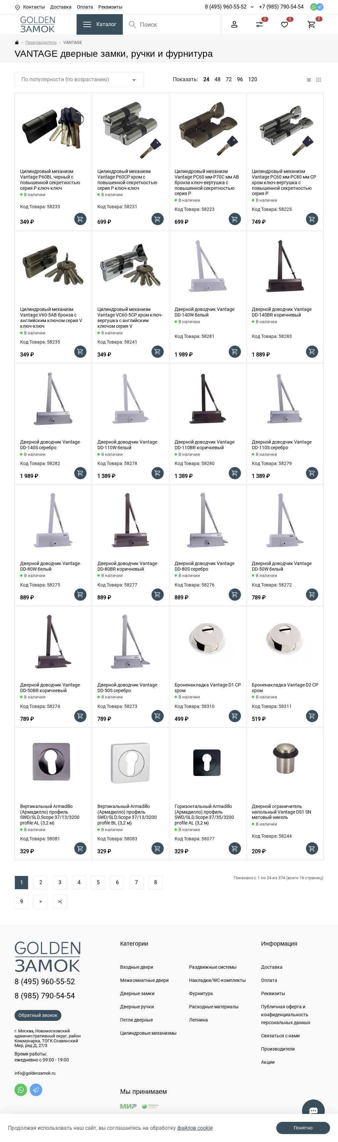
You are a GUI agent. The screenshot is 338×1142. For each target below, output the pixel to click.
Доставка (61, 7)
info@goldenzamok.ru (35, 1073)
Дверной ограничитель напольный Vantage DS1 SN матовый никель (281, 812)
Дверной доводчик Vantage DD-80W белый (50, 566)
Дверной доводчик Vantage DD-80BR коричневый (127, 566)
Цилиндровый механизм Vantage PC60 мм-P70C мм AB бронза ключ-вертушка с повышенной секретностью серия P (207, 182)
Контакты (34, 7)
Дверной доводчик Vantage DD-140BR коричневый (282, 312)
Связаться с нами (280, 1035)
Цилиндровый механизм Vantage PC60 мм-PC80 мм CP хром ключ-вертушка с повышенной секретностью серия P (284, 182)
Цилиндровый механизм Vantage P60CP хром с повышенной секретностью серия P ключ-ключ (127, 179)
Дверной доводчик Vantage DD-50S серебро (127, 687)
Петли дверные (136, 1020)
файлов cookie (195, 1128)
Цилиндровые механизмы (148, 1033)
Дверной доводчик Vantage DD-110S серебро (282, 444)
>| (60, 901)
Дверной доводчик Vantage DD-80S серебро (204, 566)
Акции (268, 1062)
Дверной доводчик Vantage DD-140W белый (204, 312)
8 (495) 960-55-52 (226, 7)
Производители (278, 1049)
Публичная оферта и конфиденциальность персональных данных (285, 1014)
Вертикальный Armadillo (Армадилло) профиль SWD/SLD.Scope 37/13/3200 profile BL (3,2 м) (127, 814)
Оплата (85, 7)
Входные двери (136, 967)
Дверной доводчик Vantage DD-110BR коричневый (204, 444)
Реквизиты (110, 7)
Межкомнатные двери (144, 980)
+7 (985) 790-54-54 (281, 7)
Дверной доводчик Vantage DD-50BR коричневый (50, 687)
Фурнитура (201, 993)
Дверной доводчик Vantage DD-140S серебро (50, 444)
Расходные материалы (214, 1006)
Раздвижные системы (213, 967)
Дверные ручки (137, 1006)
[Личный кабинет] (234, 24)
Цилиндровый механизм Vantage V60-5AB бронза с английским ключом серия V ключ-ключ (51, 317)
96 (240, 79)
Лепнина (198, 1020)
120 (252, 79)
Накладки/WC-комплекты (217, 980)
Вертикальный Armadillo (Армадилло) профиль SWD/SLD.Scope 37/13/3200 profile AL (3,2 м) (50, 814)
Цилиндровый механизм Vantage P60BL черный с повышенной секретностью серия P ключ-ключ (50, 179)
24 (206, 79)
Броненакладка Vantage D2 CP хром (285, 687)
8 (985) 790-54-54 (45, 995)
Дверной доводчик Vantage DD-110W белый (127, 444)
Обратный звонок (37, 1015)
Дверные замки (137, 993)
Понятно (303, 1127)
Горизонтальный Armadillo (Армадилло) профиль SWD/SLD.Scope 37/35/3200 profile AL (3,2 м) (204, 814)
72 (229, 79)
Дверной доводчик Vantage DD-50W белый (282, 566)
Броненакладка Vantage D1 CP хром (208, 687)
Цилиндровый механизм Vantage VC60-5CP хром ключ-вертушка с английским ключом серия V (130, 317)
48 (217, 79)
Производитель (41, 42)
